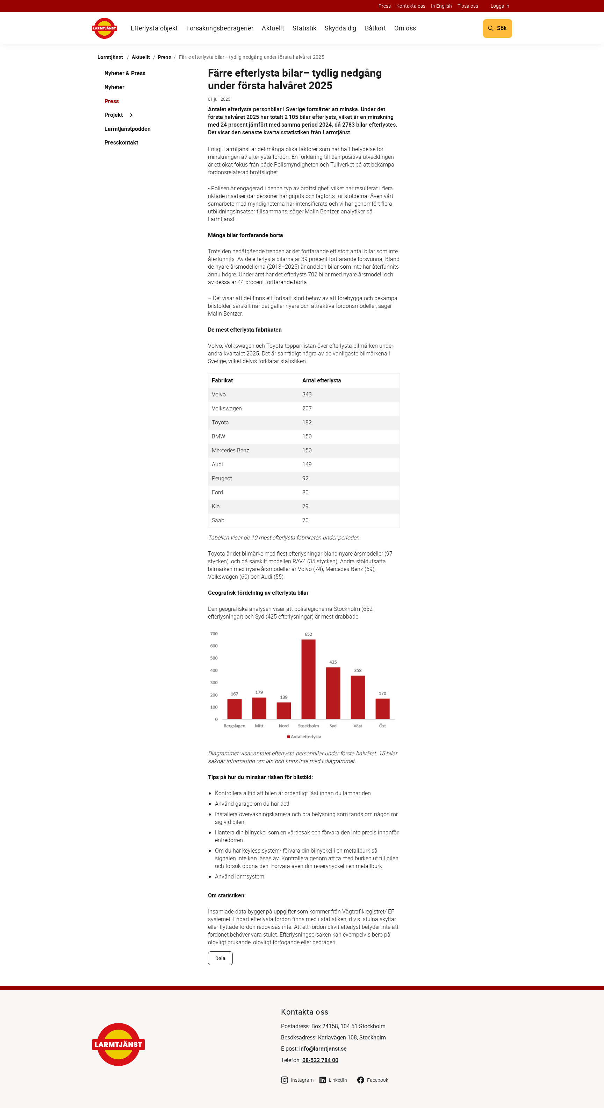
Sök (501, 28)
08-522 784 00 (320, 1060)
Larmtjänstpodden (128, 129)
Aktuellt (273, 28)
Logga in (500, 5)
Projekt (114, 115)
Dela (220, 958)
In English (441, 5)
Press (385, 5)
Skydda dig (341, 28)
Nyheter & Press (125, 73)
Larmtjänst (110, 57)
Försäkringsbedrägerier (220, 28)
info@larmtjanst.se (323, 1048)
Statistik (304, 28)
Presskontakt (121, 142)
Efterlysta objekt (154, 28)
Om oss (405, 28)
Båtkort (375, 28)
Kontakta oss (410, 5)
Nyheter (114, 87)
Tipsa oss (468, 5)
